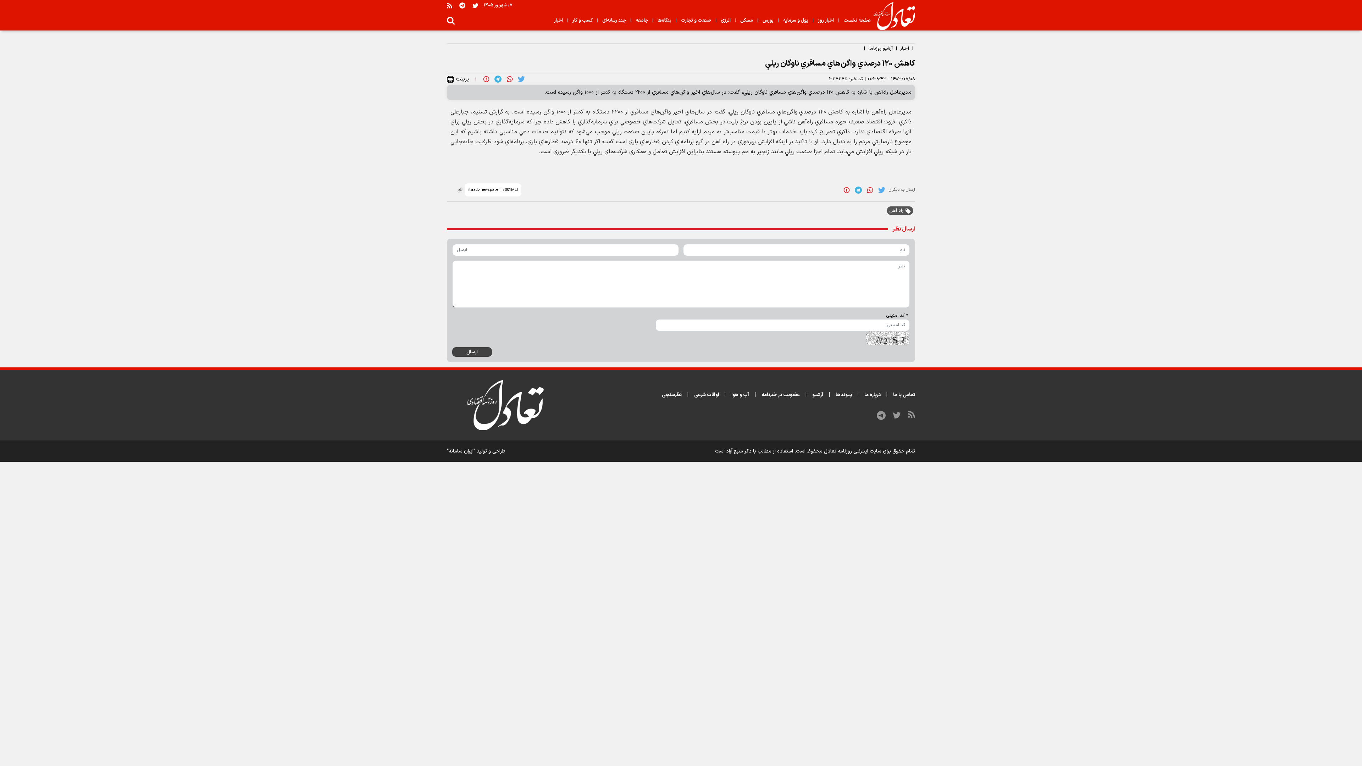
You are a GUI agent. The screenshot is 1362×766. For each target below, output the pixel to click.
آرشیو (817, 395)
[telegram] (498, 79)
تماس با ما (904, 395)
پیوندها (844, 395)
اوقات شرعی (706, 395)
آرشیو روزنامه (880, 48)
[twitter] (521, 79)
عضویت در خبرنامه (781, 395)
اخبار (904, 48)
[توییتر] (475, 5)
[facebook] (486, 79)
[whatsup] (509, 79)
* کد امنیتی (897, 315)
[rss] (449, 5)
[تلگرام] (462, 5)
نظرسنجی (672, 395)
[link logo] (891, 16)
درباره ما (872, 395)
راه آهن (896, 210)
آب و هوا (740, 395)
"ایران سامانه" (461, 451)
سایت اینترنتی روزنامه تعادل (852, 451)
